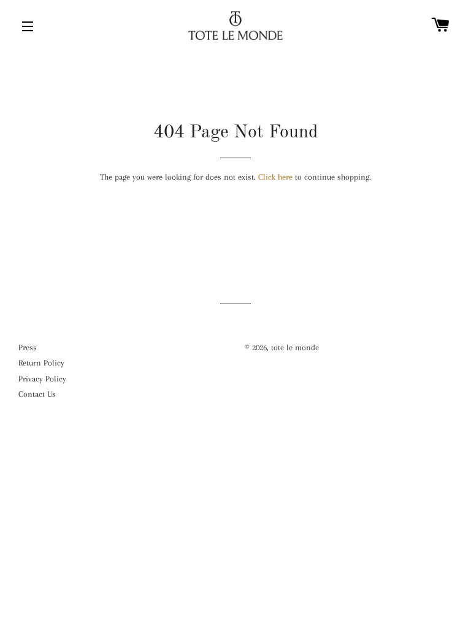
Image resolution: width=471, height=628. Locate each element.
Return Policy (41, 362)
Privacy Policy (42, 378)
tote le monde (295, 347)
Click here (275, 177)
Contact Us (37, 394)
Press (27, 347)
